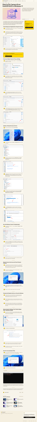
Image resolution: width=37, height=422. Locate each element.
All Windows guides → (21, 396)
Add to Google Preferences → (29, 27)
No (22, 392)
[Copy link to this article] (33, 19)
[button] (13, 41)
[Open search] (33, 1)
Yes (20, 392)
